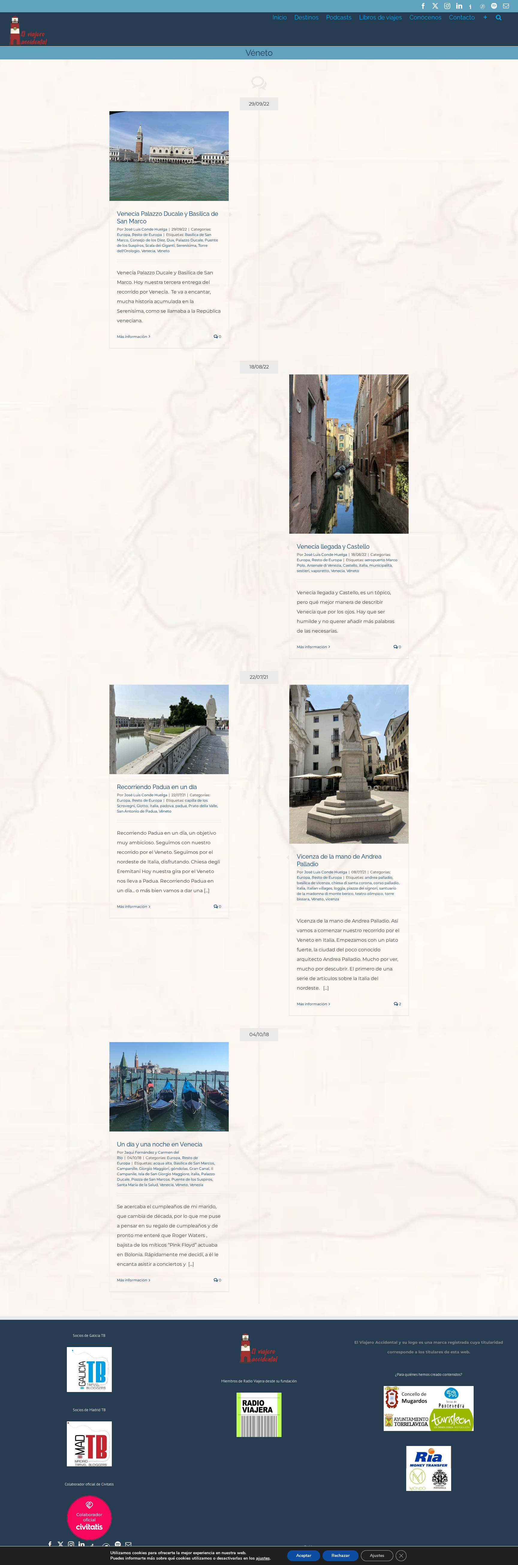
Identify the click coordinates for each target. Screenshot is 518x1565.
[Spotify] (118, 1545)
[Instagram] (71, 1545)
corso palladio (386, 883)
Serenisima (186, 245)
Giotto (142, 805)
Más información (132, 336)
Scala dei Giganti (160, 245)
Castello (350, 565)
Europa (123, 234)
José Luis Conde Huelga (145, 229)
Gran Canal (199, 1168)
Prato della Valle (203, 805)
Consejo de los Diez (147, 240)
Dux (170, 240)
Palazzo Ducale (189, 240)
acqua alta (162, 1163)
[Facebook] (50, 1545)
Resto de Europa (147, 234)
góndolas (179, 1168)
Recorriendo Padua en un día (157, 787)
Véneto (163, 251)
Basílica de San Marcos (194, 1163)
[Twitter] (61, 1545)
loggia (339, 888)
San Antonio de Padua (137, 811)
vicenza (332, 899)
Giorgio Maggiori (154, 1168)
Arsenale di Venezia (324, 565)
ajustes (263, 1558)
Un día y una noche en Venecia (159, 1144)
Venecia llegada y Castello (333, 546)
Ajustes (377, 1555)
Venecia (148, 251)
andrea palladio (378, 877)
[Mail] (128, 1545)
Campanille (127, 1168)
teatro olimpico (369, 893)
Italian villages (319, 888)
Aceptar (303, 1555)
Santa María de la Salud (137, 1184)
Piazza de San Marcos (150, 1179)
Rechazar (341, 1555)
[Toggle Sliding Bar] (485, 16)
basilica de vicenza (313, 883)
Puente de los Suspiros (191, 1179)
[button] (499, 16)
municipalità (380, 565)
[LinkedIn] (82, 1545)
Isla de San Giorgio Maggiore (163, 1174)
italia (363, 565)
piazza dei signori (362, 888)
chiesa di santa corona (352, 883)
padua (181, 805)
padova (167, 805)
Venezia (196, 1184)
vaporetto (320, 570)
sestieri (303, 570)
